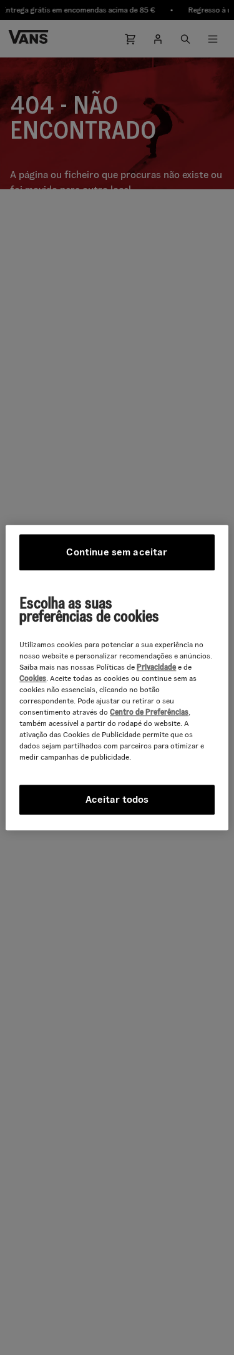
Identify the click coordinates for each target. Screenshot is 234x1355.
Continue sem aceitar (116, 551)
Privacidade (156, 667)
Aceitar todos (117, 799)
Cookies (32, 678)
